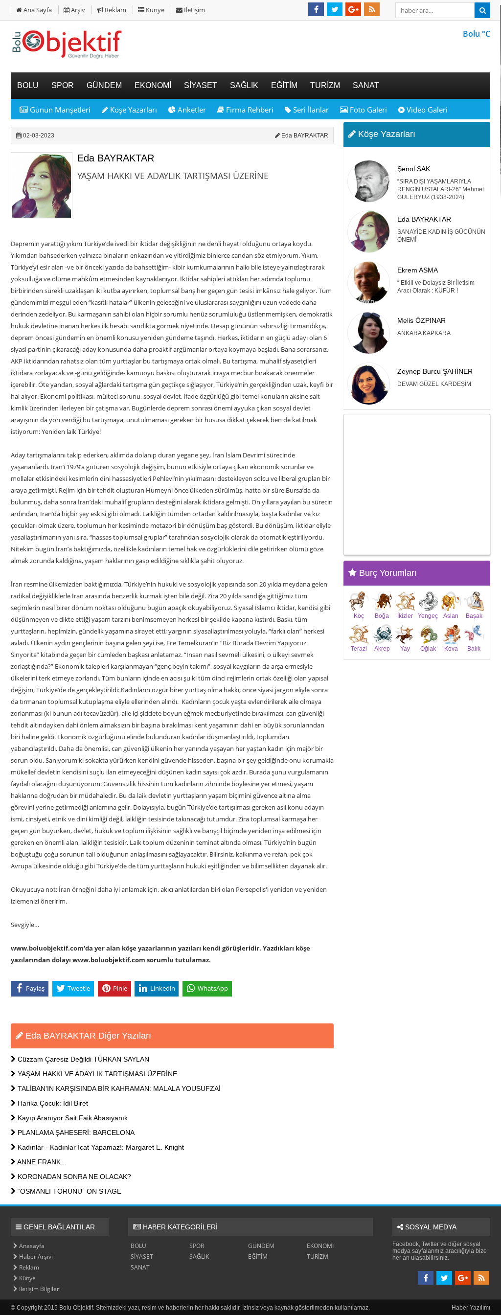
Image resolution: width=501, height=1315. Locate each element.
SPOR (196, 1246)
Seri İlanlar (310, 109)
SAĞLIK (199, 1256)
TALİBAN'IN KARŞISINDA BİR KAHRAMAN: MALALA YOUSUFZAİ (118, 1088)
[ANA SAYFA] (67, 58)
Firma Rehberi (248, 109)
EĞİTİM (258, 1256)
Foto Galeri (367, 109)
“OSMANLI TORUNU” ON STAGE (68, 1191)
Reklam (114, 9)
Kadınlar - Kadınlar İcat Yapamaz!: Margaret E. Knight (100, 1147)
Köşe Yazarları (132, 109)
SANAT (140, 1267)
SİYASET (142, 1256)
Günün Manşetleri (59, 109)
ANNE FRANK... (41, 1162)
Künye (154, 9)
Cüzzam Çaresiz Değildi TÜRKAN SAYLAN (82, 1059)
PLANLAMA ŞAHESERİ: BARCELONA (75, 1132)
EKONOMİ (320, 1246)
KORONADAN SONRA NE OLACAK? (73, 1176)
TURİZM (317, 1256)
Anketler (191, 109)
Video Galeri (426, 109)
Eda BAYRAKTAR (115, 158)
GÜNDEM (261, 1246)
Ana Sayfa (37, 9)
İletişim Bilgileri (39, 1289)
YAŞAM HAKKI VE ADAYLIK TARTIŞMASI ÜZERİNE (96, 1074)
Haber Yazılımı (471, 1307)
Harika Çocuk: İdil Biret (52, 1103)
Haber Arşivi (35, 1256)
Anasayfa (31, 1246)
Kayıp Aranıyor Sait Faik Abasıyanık (72, 1118)
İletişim (193, 9)
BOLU (138, 1246)
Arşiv (77, 9)
